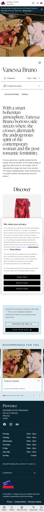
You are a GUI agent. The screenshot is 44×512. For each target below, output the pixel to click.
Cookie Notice (20, 501)
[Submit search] (33, 3)
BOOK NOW (27, 11)
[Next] (39, 395)
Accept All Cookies (22, 288)
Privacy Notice (15, 249)
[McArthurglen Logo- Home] (3, 3)
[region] (22, 256)
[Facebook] (4, 424)
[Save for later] (39, 62)
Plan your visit (20, 330)
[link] (13, 3)
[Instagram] (11, 424)
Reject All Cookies (22, 283)
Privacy (10, 501)
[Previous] (33, 395)
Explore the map (20, 324)
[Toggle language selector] (41, 3)
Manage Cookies (34, 501)
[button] (38, 380)
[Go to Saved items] (37, 3)
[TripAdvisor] (17, 424)
